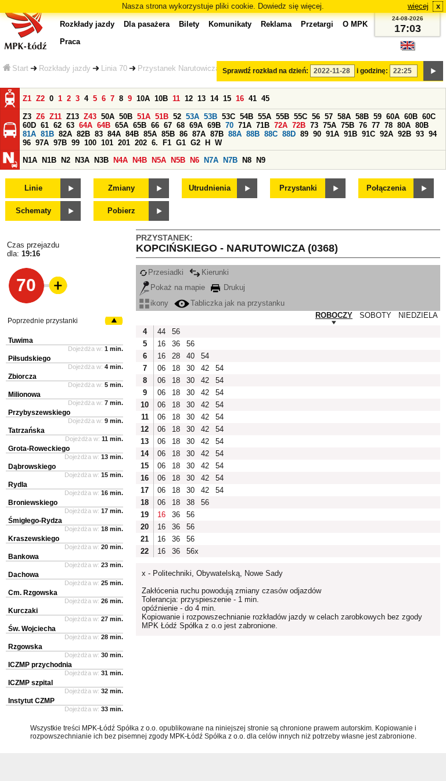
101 (107, 142)
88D (289, 134)
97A (42, 142)
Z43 (90, 116)
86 (183, 134)
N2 (65, 160)
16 (240, 98)
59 (377, 116)
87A (199, 134)
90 (317, 134)
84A (114, 134)
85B (168, 134)
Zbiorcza (22, 376)
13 (201, 98)
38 (190, 502)
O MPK (355, 24)
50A (107, 116)
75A (329, 125)
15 (227, 98)
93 (420, 134)
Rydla (17, 485)
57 (329, 116)
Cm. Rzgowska (32, 593)
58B (362, 116)
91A (332, 134)
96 (27, 142)
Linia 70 (114, 68)
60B (411, 116)
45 (265, 98)
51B (161, 116)
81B (47, 134)
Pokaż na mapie (177, 287)
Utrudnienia (210, 188)
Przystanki (298, 188)
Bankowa (23, 557)
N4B (139, 160)
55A (264, 116)
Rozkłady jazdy (65, 68)
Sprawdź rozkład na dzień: (265, 71)
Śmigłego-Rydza (35, 521)
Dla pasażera (147, 24)
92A (386, 134)
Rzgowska (25, 647)
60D (29, 125)
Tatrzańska (26, 431)
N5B (178, 160)
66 (155, 125)
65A (121, 125)
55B (282, 116)
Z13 (72, 116)
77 (376, 125)
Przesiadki (166, 272)
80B (422, 125)
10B (161, 98)
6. (155, 142)
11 (176, 98)
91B (350, 134)
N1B (49, 160)
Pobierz (121, 210)
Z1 (27, 98)
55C (300, 116)
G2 (195, 142)
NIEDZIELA (418, 315)
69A (196, 125)
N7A (211, 160)
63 (70, 125)
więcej (418, 6)
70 (229, 125)
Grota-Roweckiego (39, 449)
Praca (70, 41)
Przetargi (317, 24)
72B (298, 125)
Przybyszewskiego (39, 413)
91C (368, 134)
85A (150, 134)
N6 (194, 160)
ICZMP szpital (30, 683)
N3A (82, 160)
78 (388, 125)
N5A (159, 160)
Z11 (55, 116)
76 (363, 125)
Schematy (33, 210)
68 (181, 125)
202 (141, 142)
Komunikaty (229, 24)
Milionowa (24, 394)
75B (347, 125)
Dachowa (23, 575)
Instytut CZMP (31, 701)
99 (75, 142)
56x (192, 551)
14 (214, 98)
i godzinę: (372, 71)
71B (262, 125)
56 (316, 116)
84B (132, 134)
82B (83, 134)
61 (45, 125)
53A (192, 116)
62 (57, 125)
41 (253, 98)
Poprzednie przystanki (43, 321)
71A (244, 125)
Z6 (40, 116)
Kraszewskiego (33, 539)
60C (429, 116)
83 (99, 134)
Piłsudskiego (29, 358)
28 (176, 356)
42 (205, 368)
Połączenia (386, 188)
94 (433, 134)
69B (214, 125)
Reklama (276, 24)
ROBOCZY (334, 315)
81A (29, 134)
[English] (407, 48)
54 (205, 356)
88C (271, 134)
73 (314, 125)
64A (85, 125)
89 (304, 134)
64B (103, 125)
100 (90, 142)
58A (344, 116)
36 (176, 343)
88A (235, 134)
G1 (181, 142)
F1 (167, 142)
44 (161, 331)
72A (280, 125)
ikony (159, 303)
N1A (30, 160)
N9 (260, 160)
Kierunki (215, 272)
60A (393, 116)
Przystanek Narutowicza (179, 68)
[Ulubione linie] (54, 285)
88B (253, 134)
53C (228, 116)
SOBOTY (375, 315)
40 (190, 356)
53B (210, 116)
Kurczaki (23, 611)
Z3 (27, 116)
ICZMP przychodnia (40, 665)
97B (60, 142)
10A (143, 98)
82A (65, 134)
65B (139, 125)
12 (189, 98)
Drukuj (233, 287)
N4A (120, 160)
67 (168, 125)
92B (404, 134)
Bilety (189, 24)
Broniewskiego (32, 503)
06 (161, 368)
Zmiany (121, 188)
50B (125, 116)
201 (124, 142)
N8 (246, 160)
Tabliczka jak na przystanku (237, 303)
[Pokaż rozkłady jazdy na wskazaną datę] (433, 71)
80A (404, 125)
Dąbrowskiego (32, 467)
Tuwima (20, 340)
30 (190, 368)
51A (143, 116)
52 (177, 116)
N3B (101, 160)
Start (20, 68)
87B (217, 134)
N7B (230, 160)
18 (176, 368)
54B (246, 116)
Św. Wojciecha (32, 629)
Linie (33, 188)
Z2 (40, 98)
